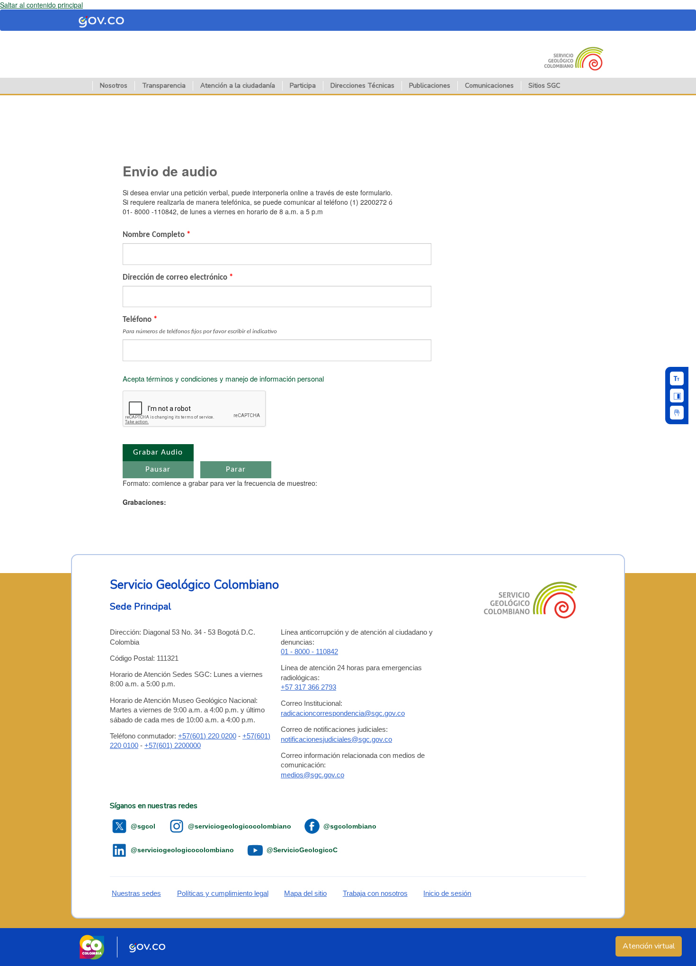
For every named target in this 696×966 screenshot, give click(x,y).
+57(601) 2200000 (172, 745)
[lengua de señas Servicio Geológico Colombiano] (677, 412)
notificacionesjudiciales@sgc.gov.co (336, 739)
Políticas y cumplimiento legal (222, 893)
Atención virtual (649, 946)
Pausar (157, 469)
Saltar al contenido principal (41, 4)
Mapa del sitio (305, 893)
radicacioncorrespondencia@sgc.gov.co (343, 713)
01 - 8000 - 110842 (309, 651)
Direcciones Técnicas (362, 85)
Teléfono (200, 325)
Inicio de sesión (447, 893)
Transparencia (164, 85)
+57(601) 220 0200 (207, 736)
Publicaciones (429, 85)
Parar (236, 469)
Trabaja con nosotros (375, 893)
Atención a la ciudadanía (237, 85)
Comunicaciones (489, 85)
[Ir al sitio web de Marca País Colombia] (92, 947)
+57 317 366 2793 (308, 687)
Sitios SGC (544, 85)
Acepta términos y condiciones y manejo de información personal (223, 378)
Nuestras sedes (136, 893)
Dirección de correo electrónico (178, 277)
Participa (303, 85)
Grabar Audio (158, 452)
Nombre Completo (156, 235)
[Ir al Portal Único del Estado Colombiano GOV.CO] (147, 947)
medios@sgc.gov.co (312, 775)
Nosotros (113, 85)
